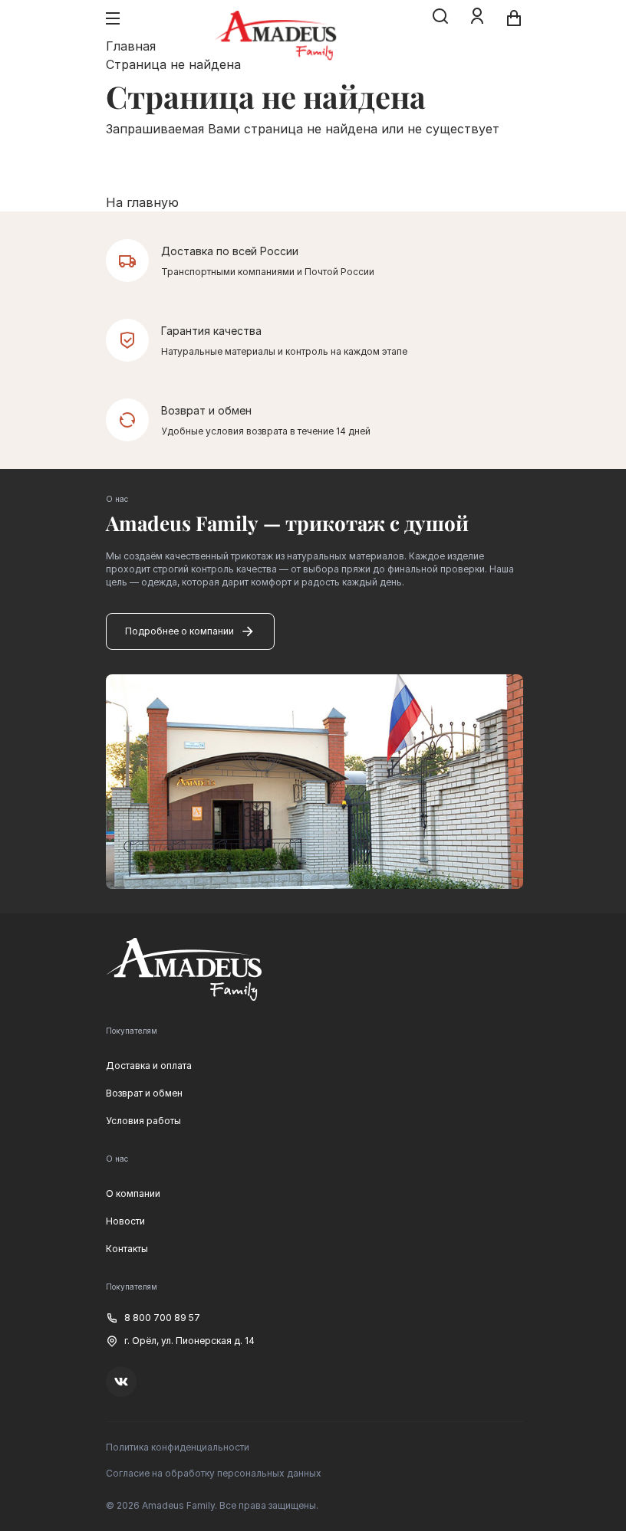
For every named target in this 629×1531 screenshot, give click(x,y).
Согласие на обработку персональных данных (213, 1473)
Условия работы (143, 1120)
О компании (133, 1193)
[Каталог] (113, 18)
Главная (131, 46)
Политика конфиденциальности (177, 1447)
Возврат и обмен (144, 1093)
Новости (125, 1221)
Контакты (127, 1248)
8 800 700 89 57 (162, 1317)
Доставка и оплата (149, 1065)
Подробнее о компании (179, 631)
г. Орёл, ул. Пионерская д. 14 (189, 1340)
